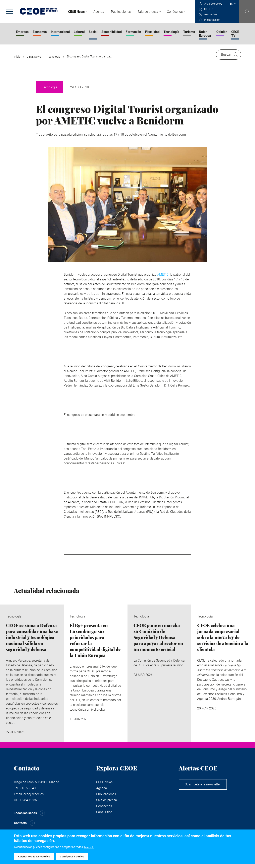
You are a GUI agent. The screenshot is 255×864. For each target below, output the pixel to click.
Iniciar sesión (212, 19)
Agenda (98, 12)
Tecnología (171, 32)
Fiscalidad (152, 32)
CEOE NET (210, 9)
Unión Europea (205, 33)
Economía (40, 32)
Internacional (60, 32)
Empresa (22, 32)
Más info (89, 847)
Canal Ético (104, 812)
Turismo (189, 32)
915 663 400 (28, 788)
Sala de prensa (147, 12)
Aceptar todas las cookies (34, 856)
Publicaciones (121, 12)
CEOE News (76, 12)
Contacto (20, 823)
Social (93, 32)
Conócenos (175, 12)
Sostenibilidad (111, 32)
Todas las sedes (25, 813)
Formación (133, 32)
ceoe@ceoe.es (34, 794)
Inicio (17, 56)
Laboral (79, 32)
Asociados (210, 14)
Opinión (221, 32)
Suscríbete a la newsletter (203, 784)
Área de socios (213, 3)
